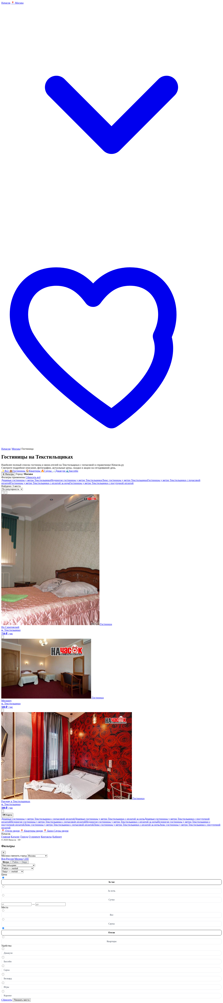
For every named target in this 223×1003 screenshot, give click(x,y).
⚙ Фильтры (8, 474)
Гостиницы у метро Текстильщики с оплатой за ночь (39, 483)
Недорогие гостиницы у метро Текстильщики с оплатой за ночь (121, 821)
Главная (5, 836)
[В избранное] (2, 637)
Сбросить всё (33, 477)
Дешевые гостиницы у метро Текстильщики (26, 480)
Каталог (15, 836)
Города (24, 836)
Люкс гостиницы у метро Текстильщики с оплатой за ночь (126, 824)
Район (15, 862)
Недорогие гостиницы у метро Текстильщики (76, 480)
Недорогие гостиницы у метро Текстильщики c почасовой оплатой (48, 821)
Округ (24, 862)
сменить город (18, 855)
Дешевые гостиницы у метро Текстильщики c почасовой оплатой (38, 818)
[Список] (2, 492)
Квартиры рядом (31, 830)
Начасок (5, 448)
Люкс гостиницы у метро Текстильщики (124, 480)
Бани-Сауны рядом (55, 830)
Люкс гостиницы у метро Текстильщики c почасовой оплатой (59, 824)
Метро (6, 862)
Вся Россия (7, 858)
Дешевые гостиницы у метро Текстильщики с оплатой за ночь (109, 818)
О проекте (34, 836)
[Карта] (6, 492)
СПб (26, 858)
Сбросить (6, 999)
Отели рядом (10, 830)
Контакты (46, 836)
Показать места (21, 1000)
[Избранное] (111, 445)
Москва (16, 448)
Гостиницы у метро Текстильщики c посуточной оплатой (101, 483)
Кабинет (57, 836)
